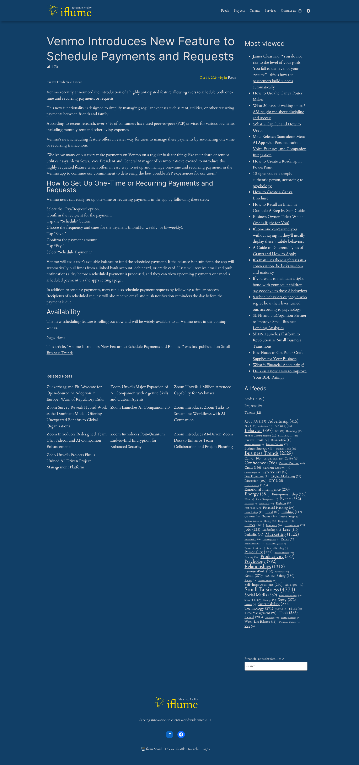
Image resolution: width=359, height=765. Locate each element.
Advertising (283, 421)
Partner (287, 539)
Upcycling (272, 618)
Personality (259, 552)
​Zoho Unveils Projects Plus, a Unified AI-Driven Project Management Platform (71, 461)
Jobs (252, 530)
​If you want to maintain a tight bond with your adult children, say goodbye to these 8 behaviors (280, 285)
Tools (288, 613)
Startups (269, 600)
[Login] (308, 11)
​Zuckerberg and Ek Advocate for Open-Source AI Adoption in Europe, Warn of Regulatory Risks (75, 393)
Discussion (256, 481)
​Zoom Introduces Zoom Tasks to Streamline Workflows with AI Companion (201, 414)
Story (287, 600)
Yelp (250, 626)
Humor (254, 525)
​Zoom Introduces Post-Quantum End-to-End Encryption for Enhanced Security (137, 440)
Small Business (74, 82)
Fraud (272, 512)
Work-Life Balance (261, 621)
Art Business (265, 426)
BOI (279, 431)
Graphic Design (289, 516)
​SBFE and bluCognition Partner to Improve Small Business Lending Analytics (279, 322)
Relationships (265, 566)
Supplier (250, 605)
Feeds (232, 77)
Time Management (261, 613)
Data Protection (257, 476)
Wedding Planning (290, 618)
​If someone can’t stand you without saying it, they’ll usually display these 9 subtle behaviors (279, 235)
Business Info (281, 440)
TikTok (295, 608)
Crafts (253, 468)
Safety (285, 576)
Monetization (253, 539)
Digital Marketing (286, 476)
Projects (250, 405)
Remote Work (259, 571)
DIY (276, 481)
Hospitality (286, 521)
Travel (254, 617)
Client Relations (273, 459)
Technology (259, 608)
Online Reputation (271, 540)
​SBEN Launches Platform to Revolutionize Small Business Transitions (277, 340)
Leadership (271, 530)
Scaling (250, 580)
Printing (251, 557)
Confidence (261, 463)
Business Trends (56, 82)
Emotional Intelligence (267, 489)
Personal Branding (277, 548)
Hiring (270, 521)
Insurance (274, 525)
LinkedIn (254, 534)
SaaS (270, 576)
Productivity (278, 556)
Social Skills (253, 600)
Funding (292, 512)
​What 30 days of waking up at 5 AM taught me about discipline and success (279, 112)
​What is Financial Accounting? (278, 365)
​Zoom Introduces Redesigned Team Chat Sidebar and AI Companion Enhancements (77, 440)
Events (290, 499)
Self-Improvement (264, 585)
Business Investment (254, 445)
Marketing (282, 534)
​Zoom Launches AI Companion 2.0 (140, 407)
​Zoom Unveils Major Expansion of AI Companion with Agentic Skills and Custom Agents (139, 393)
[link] (300, 11)
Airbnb (250, 426)
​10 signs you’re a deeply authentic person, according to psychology (278, 180)
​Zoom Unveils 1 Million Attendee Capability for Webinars (202, 390)
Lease (291, 530)
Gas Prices (252, 517)
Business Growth (257, 440)
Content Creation (292, 463)
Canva (253, 458)
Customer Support (253, 472)
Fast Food (253, 508)
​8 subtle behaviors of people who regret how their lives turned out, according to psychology (280, 303)
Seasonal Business (266, 581)
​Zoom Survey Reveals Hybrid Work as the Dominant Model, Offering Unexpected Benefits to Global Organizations (77, 417)
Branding (294, 431)
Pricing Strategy (284, 553)
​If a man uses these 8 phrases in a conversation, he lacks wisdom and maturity (279, 266)
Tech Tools (280, 609)
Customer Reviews (276, 467)
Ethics (249, 499)
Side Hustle (294, 585)
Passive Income (254, 544)
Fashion (284, 503)
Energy (257, 494)
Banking (283, 426)
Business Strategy (259, 448)
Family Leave (266, 504)
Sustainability (273, 604)
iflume (76, 12)
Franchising (254, 512)
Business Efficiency (288, 436)
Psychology (261, 561)
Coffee (291, 458)
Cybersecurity (275, 472)
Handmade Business (253, 521)
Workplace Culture (289, 622)
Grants (269, 516)
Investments (295, 525)
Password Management (276, 544)
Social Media (261, 595)
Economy (256, 485)
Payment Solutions (255, 548)
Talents (250, 412)
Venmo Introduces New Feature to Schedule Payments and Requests (125, 346)
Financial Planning (278, 508)
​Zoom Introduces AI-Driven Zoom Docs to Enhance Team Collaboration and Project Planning (203, 440)
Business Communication (260, 435)
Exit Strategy (251, 504)
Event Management (267, 499)
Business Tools (286, 448)
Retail (254, 576)
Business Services (277, 444)
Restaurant (282, 572)
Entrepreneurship (289, 494)
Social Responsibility (290, 596)
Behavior (259, 430)
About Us (255, 421)
